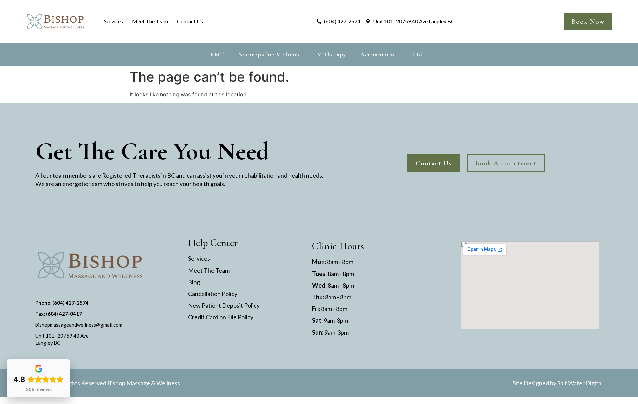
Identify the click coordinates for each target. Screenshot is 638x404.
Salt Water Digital (580, 383)
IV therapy (330, 54)
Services (113, 21)
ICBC (417, 54)
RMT (217, 54)
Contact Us (190, 21)
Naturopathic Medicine (269, 54)
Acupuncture (378, 54)
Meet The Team (150, 21)
